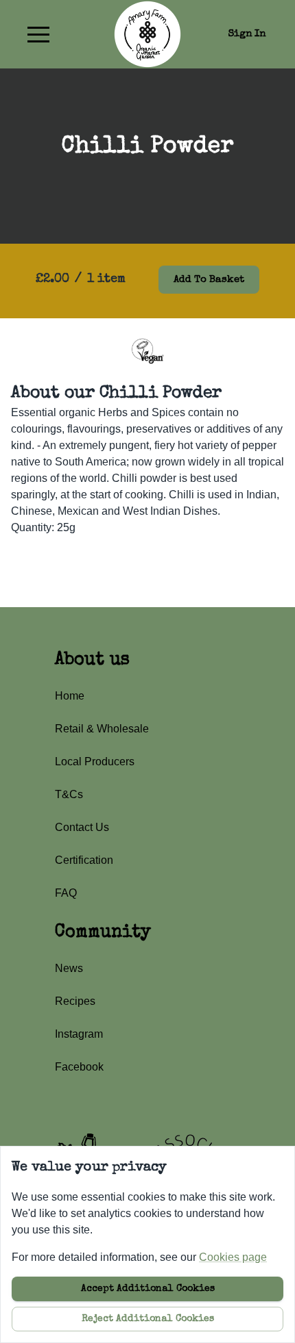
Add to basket (209, 279)
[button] (38, 34)
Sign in (247, 34)
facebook (79, 1067)
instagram (79, 1034)
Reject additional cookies (148, 1319)
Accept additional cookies (148, 1289)
